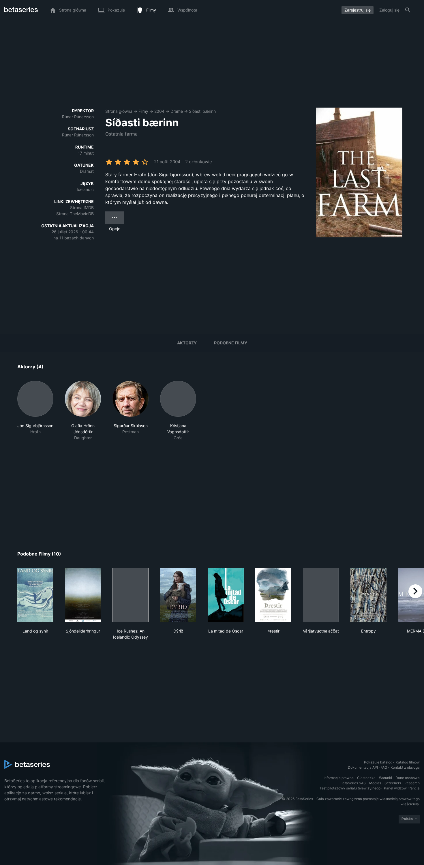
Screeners (392, 783)
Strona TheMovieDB (75, 213)
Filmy (143, 111)
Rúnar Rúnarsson (78, 116)
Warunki (385, 778)
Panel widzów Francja (402, 788)
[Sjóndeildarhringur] (83, 595)
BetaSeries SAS (353, 783)
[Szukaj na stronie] (407, 10)
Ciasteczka (366, 778)
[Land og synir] (35, 595)
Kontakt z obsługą (405, 767)
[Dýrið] (178, 595)
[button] (35, 411)
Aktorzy (187, 342)
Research (412, 783)
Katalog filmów (408, 762)
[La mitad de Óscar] (226, 595)
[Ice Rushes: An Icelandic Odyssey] (130, 595)
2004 (159, 111)
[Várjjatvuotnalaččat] (321, 595)
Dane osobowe (407, 778)
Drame (176, 111)
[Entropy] (368, 595)
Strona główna (118, 111)
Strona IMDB (82, 207)
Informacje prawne (339, 778)
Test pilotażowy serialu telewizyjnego (350, 788)
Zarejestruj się (357, 9)
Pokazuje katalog (378, 762)
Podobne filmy (230, 342)
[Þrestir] (273, 595)
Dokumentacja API (363, 767)
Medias (375, 783)
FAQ (383, 767)
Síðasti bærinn (202, 111)
